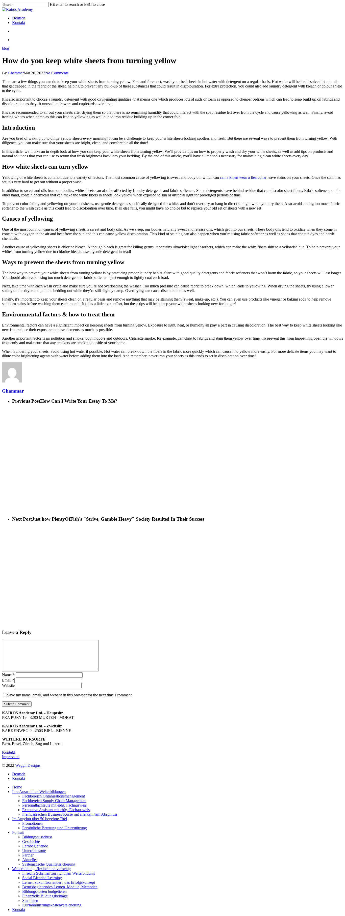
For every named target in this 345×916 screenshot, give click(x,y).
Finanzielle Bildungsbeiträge (45, 896)
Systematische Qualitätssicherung (48, 864)
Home (17, 787)
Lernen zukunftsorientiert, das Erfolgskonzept (58, 882)
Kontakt (8, 752)
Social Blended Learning (42, 878)
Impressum (10, 757)
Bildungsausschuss (37, 837)
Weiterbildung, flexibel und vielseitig (41, 869)
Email (8, 680)
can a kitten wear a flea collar (243, 177)
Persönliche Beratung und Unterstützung (54, 828)
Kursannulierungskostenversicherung (51, 905)
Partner (28, 855)
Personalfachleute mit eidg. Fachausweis (54, 805)
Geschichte (31, 841)
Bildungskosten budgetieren (44, 891)
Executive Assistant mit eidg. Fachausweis (56, 810)
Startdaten (30, 900)
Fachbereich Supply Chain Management (54, 801)
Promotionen (32, 823)
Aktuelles (29, 860)
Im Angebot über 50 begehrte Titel (39, 819)
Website (8, 685)
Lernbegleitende (35, 846)
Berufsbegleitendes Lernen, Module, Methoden (59, 887)
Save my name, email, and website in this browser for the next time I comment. (70, 695)
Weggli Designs (27, 765)
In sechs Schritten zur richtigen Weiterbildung (58, 873)
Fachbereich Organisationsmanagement (53, 796)
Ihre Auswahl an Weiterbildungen (39, 791)
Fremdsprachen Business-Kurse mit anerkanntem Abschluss (69, 814)
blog (5, 48)
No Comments (56, 73)
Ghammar (16, 73)
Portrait (18, 832)
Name (8, 675)
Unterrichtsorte (34, 850)
